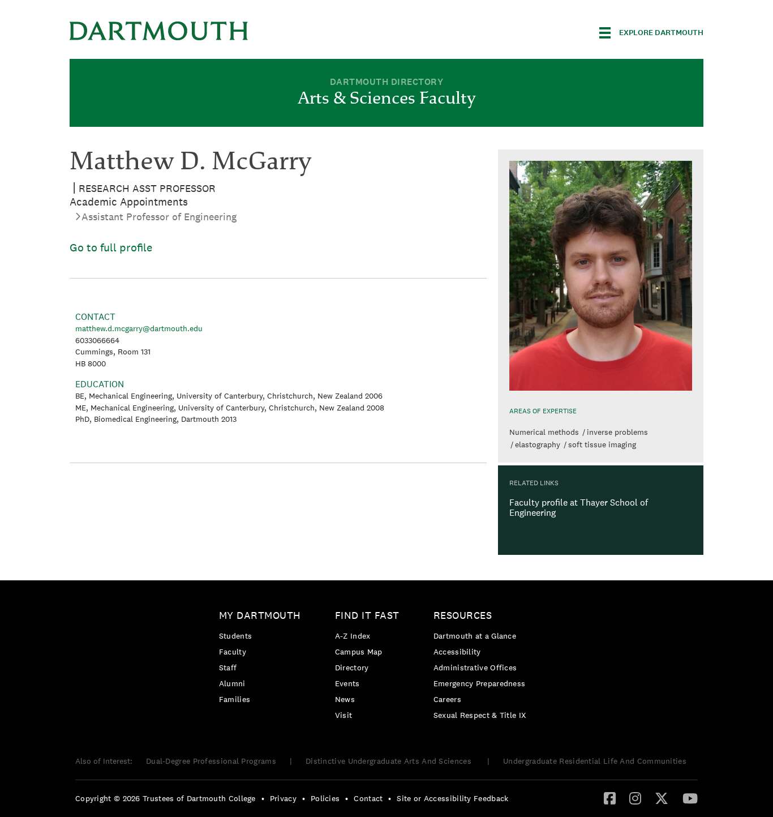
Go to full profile (111, 247)
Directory (352, 667)
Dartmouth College (159, 31)
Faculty (232, 652)
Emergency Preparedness (479, 683)
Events (347, 683)
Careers (447, 699)
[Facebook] (610, 798)
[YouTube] (690, 798)
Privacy (283, 798)
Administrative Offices (475, 667)
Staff (228, 667)
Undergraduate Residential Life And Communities (594, 761)
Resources (462, 615)
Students (235, 636)
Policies (325, 798)
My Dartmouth (260, 615)
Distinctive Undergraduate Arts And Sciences (390, 761)
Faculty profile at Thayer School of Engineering (578, 508)
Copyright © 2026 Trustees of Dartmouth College (165, 798)
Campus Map (359, 652)
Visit (344, 715)
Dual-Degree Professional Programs (211, 761)
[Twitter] (661, 798)
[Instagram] (635, 798)
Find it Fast (367, 615)
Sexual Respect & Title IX (479, 715)
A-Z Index (353, 636)
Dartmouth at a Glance (474, 636)
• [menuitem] (262, 798)
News (345, 699)
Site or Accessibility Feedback (452, 798)
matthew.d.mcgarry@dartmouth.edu (139, 328)
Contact (368, 798)
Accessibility (457, 652)
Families (234, 699)
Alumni (232, 683)
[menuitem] (263, 659)
